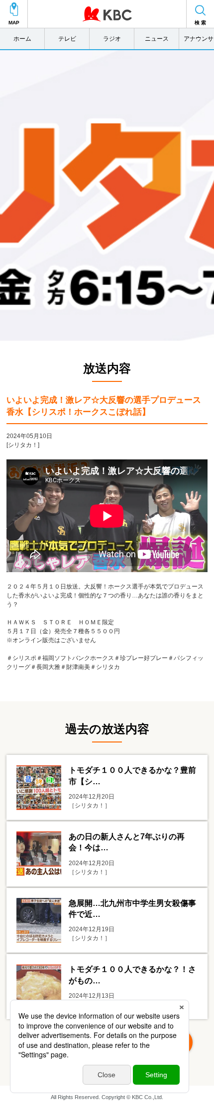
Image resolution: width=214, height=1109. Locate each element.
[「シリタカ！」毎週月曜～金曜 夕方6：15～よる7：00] (107, 195)
